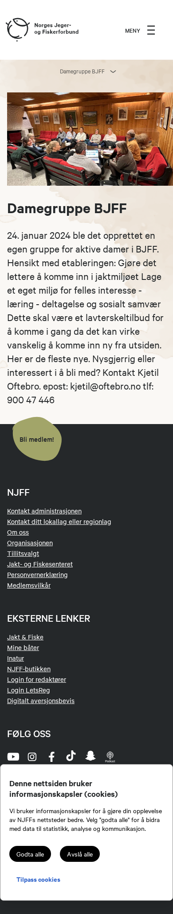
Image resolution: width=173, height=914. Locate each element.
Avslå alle (80, 853)
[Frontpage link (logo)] (17, 30)
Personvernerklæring (37, 574)
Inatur (15, 658)
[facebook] (51, 756)
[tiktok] (71, 756)
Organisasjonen (30, 542)
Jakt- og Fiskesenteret (40, 563)
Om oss (18, 532)
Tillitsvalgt (23, 553)
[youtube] (12, 756)
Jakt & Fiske (25, 636)
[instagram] (31, 756)
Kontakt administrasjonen (44, 510)
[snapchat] (90, 756)
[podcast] (110, 756)
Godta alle (30, 853)
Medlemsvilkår (29, 585)
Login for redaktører (36, 679)
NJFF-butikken (29, 668)
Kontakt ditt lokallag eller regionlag (59, 521)
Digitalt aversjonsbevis (41, 700)
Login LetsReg (28, 689)
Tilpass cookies (38, 878)
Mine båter (23, 647)
